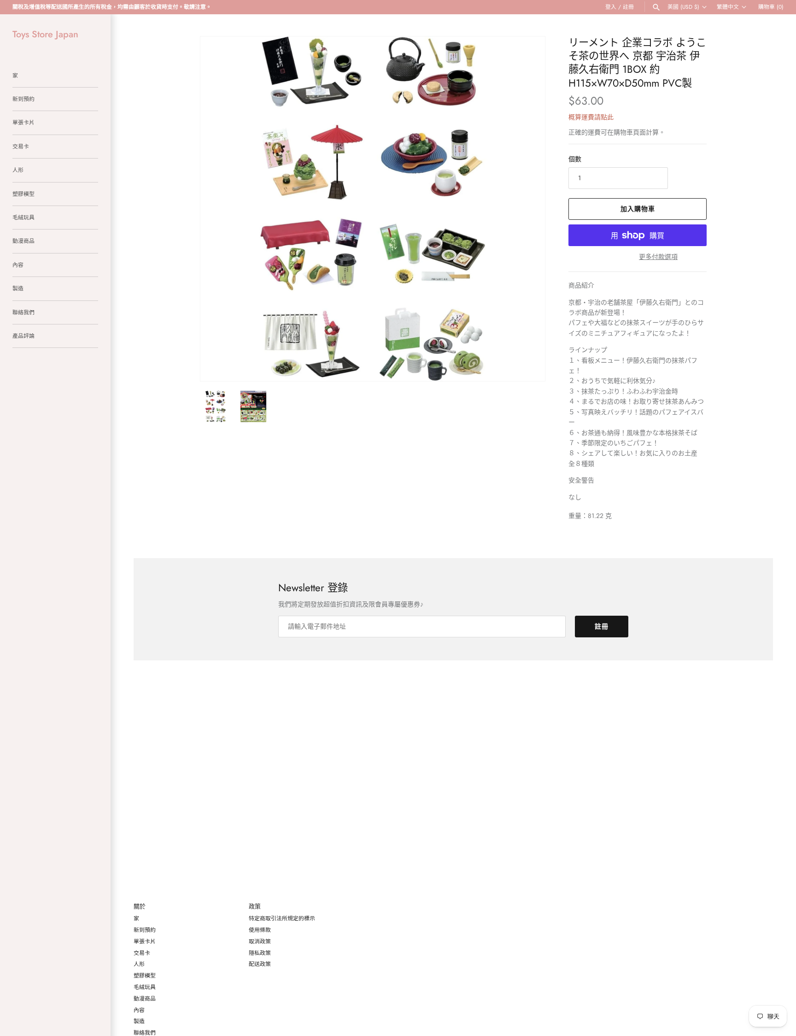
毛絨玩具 (23, 217)
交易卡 (20, 146)
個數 (574, 159)
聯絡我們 (23, 312)
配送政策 (260, 964)
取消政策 (260, 941)
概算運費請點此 (591, 117)
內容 (17, 265)
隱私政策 (260, 953)
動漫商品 (23, 241)
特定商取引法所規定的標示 (282, 918)
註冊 (628, 7)
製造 (17, 288)
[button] (525, 209)
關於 (140, 907)
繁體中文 (728, 7)
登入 (610, 7)
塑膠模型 (23, 194)
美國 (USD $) (683, 7)
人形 (17, 170)
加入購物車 (637, 208)
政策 (255, 907)
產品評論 (23, 336)
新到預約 (23, 99)
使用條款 (260, 930)
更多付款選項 (658, 257)
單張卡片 (23, 122)
